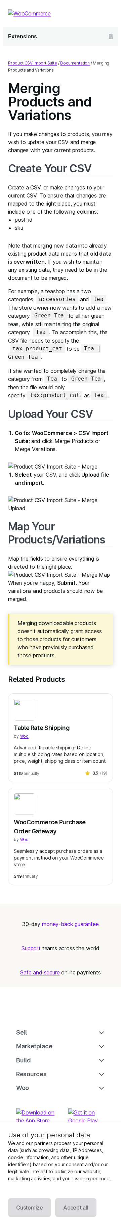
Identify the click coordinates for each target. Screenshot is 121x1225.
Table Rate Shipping (42, 727)
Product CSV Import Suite (32, 62)
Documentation (75, 62)
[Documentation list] (111, 36)
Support (31, 948)
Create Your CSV (49, 168)
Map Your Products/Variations (56, 533)
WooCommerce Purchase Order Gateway (50, 827)
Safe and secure (39, 972)
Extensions (22, 36)
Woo (24, 736)
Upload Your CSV (50, 414)
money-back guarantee (70, 924)
